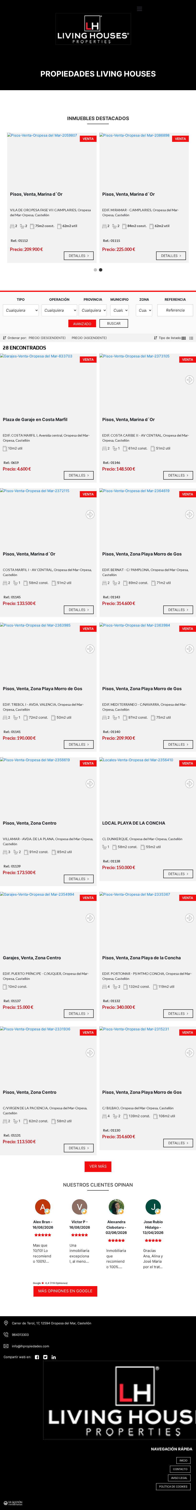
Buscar (114, 323)
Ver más (98, 1166)
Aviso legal (179, 1478)
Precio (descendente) (47, 338)
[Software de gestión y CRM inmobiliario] (13, 1502)
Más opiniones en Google (65, 1290)
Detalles (77, 256)
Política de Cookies (173, 1486)
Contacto (180, 1469)
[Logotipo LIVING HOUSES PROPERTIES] (93, 32)
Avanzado (82, 324)
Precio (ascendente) (89, 338)
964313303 (20, 1335)
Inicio (183, 1460)
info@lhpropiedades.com (30, 1346)
